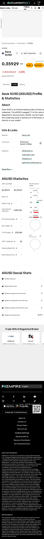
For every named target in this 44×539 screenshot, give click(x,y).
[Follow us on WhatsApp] (35, 8)
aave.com (26, 135)
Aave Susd (21, 43)
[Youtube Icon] (38, 396)
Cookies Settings (22, 433)
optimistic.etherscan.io (32, 163)
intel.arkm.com (28, 155)
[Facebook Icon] (16, 396)
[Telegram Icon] (16, 401)
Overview (6, 85)
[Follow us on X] (31, 8)
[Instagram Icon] (6, 401)
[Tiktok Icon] (38, 401)
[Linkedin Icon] (27, 396)
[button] (3, 3)
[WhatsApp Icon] (27, 401)
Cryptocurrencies (8, 43)
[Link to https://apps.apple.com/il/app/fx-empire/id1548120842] (9, 406)
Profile (14, 85)
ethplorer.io (27, 159)
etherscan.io (27, 151)
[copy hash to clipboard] (40, 143)
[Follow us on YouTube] (39, 8)
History (22, 85)
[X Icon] (6, 396)
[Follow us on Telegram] (42, 8)
